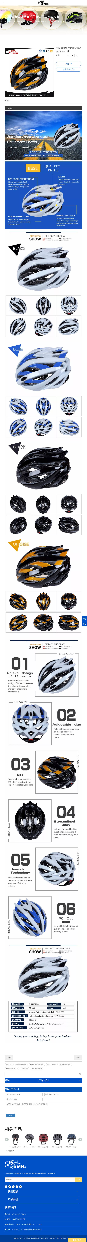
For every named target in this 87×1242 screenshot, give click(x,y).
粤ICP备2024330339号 (65, 1238)
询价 (67, 64)
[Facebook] (6, 1186)
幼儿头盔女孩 (23, 1068)
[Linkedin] (9, 1186)
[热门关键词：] (80, 1074)
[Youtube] (17, 1186)
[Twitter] (13, 1186)
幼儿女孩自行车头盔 (37, 1064)
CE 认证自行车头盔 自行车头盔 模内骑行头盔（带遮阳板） (15, 1147)
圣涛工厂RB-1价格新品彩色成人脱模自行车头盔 (29, 1147)
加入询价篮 (67, 69)
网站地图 (52, 1238)
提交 (10, 1115)
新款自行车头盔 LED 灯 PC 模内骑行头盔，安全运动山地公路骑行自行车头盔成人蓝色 (71, 1147)
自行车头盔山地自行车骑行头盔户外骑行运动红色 (43, 1147)
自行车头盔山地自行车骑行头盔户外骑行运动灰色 (57, 1147)
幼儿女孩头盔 (51, 1064)
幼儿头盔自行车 (65, 1064)
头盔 (7, 1064)
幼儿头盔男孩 (10, 1068)
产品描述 (9, 108)
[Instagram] (20, 1186)
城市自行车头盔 (37, 1068)
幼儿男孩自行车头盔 (19, 1064)
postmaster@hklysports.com (28, 1224)
